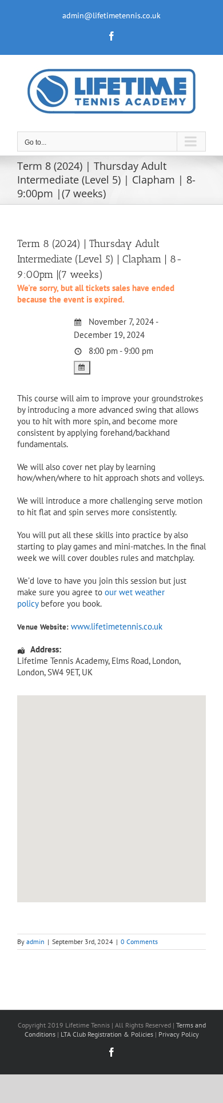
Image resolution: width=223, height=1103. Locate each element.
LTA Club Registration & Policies (108, 1034)
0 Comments (139, 941)
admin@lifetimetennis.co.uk (111, 15)
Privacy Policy (178, 1034)
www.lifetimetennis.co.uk (116, 626)
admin (35, 941)
